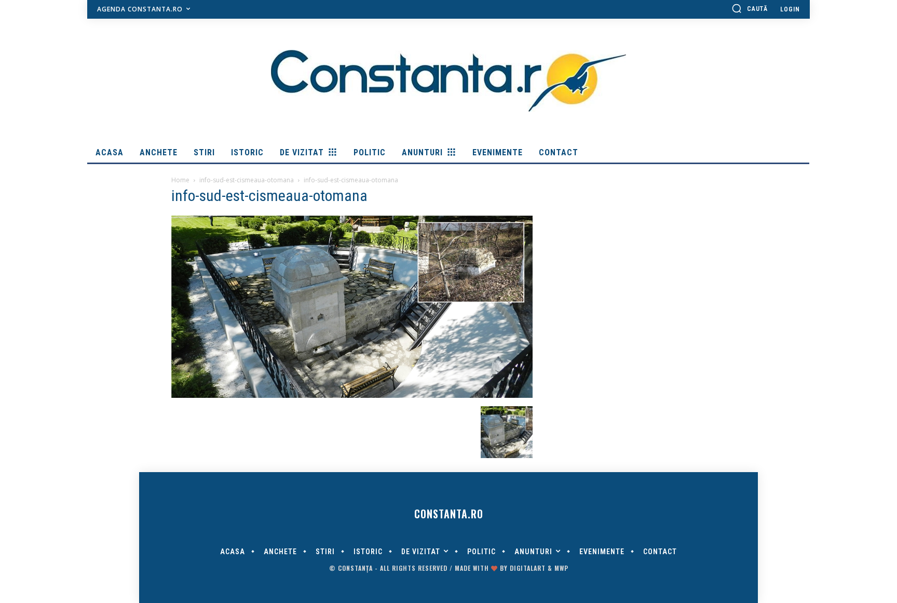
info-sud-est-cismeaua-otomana (246, 180)
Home (180, 180)
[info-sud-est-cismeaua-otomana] (352, 395)
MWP (561, 568)
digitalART (528, 568)
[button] (749, 8)
